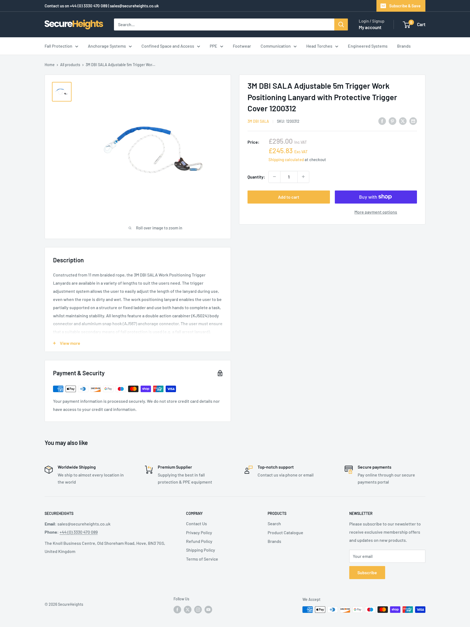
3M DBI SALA (258, 121)
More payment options (375, 211)
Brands (404, 45)
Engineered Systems (368, 45)
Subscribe (367, 572)
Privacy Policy (199, 532)
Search (274, 523)
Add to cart (288, 196)
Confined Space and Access (167, 45)
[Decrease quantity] (274, 176)
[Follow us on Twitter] (187, 609)
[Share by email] (413, 120)
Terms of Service (202, 558)
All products (70, 64)
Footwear (242, 45)
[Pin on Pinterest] (392, 120)
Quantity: (256, 176)
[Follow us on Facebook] (177, 609)
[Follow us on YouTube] (208, 609)
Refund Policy (199, 541)
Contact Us (196, 523)
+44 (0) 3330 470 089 (88, 5)
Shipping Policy (200, 549)
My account (370, 27)
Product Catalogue (285, 532)
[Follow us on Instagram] (198, 609)
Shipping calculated (286, 159)
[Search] (341, 24)
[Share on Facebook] (382, 120)
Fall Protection (58, 45)
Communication (276, 45)
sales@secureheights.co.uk (134, 5)
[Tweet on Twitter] (403, 120)
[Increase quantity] (303, 176)
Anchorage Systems (107, 45)
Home (50, 64)
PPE (213, 45)
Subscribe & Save (404, 5)
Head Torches (319, 45)
